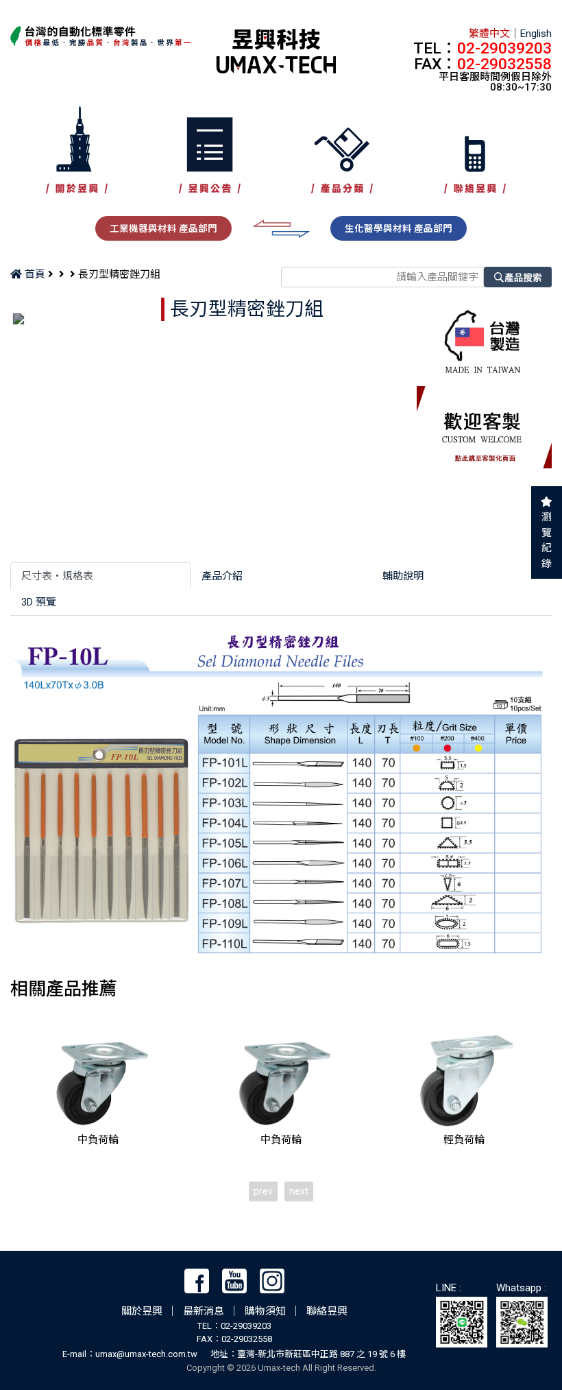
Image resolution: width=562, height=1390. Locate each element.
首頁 (33, 274)
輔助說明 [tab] (403, 576)
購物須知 (265, 1311)
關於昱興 (141, 1311)
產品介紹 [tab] (222, 576)
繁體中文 (489, 33)
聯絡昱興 (326, 1311)
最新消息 (203, 1311)
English (536, 33)
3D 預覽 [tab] (38, 602)
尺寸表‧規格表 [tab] (57, 576)
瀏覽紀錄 (546, 540)
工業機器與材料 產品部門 (163, 228)
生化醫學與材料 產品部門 (398, 228)
